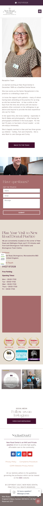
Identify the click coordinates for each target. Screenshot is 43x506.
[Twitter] (18, 454)
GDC (21, 478)
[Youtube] (29, 454)
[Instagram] (24, 454)
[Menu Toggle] (40, 11)
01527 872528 (9, 266)
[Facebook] (13, 454)
